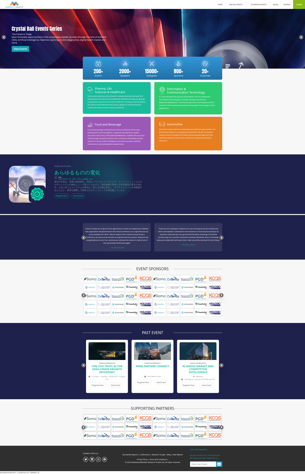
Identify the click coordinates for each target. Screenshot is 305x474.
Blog (169, 454)
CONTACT (287, 4)
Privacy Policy (142, 459)
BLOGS (275, 4)
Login (299, 4)
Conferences (145, 454)
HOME (220, 4)
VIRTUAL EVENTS (235, 4)
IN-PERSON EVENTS (259, 4)
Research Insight (158, 454)
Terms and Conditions (158, 459)
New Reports (178, 454)
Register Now (62, 195)
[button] (4, 37)
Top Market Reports (130, 454)
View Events (20, 48)
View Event (115, 382)
